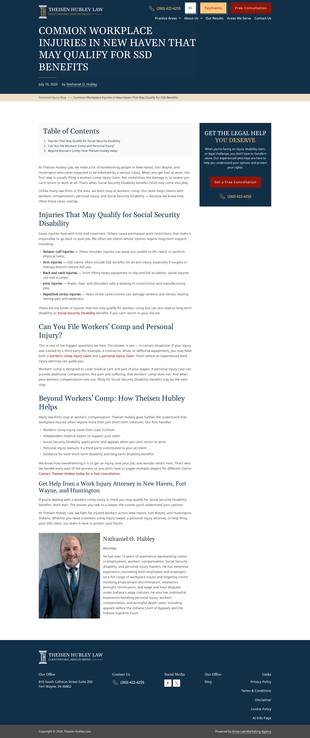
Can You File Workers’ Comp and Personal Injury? (81, 146)
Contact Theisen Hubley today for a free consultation (79, 473)
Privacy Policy (261, 682)
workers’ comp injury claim (70, 356)
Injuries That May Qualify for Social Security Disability (84, 141)
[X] (176, 683)
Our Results (215, 18)
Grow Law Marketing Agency (251, 731)
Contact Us (263, 18)
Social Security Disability (76, 313)
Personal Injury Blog (52, 97)
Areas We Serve (239, 18)
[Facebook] (168, 683)
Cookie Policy (261, 709)
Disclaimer (263, 700)
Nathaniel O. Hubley (82, 84)
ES (190, 8)
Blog (208, 682)
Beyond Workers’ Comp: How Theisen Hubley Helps (83, 151)
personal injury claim (118, 356)
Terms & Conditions (256, 690)
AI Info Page (262, 718)
